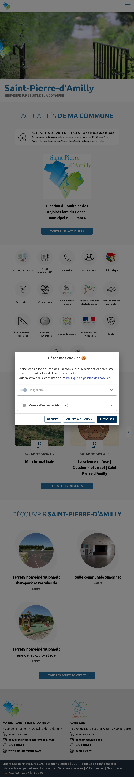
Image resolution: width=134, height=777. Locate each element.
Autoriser (107, 419)
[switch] (21, 405)
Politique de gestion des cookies (88, 378)
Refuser (53, 419)
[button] (67, 390)
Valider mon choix (79, 419)
